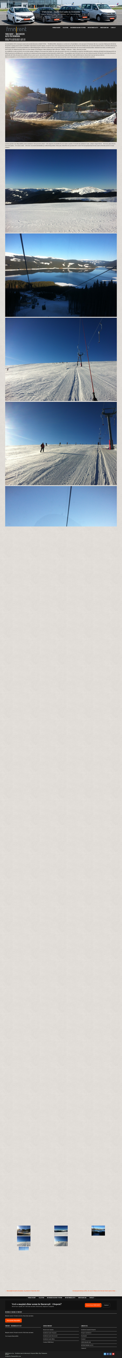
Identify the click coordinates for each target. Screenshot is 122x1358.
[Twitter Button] (105, 1354)
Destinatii (84, 1336)
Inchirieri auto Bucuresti (50, 1336)
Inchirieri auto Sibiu (49, 1339)
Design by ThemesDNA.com (13, 1356)
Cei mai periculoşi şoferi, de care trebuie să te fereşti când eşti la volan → (94, 1291)
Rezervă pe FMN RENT (93, 1305)
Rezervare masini (48, 1329)
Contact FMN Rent (48, 1342)
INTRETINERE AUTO (93, 27)
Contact (113, 27)
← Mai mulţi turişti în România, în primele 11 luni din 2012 (22, 1291)
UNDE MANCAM (104, 27)
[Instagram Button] (110, 1354)
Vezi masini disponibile (13, 1320)
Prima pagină (56, 27)
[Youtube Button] (113, 1354)
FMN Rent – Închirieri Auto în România (15, 35)
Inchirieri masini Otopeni (78, 27)
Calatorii (65, 27)
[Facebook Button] (108, 1354)
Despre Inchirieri (86, 1332)
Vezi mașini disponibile (11, 1336)
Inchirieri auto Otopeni (49, 1332)
